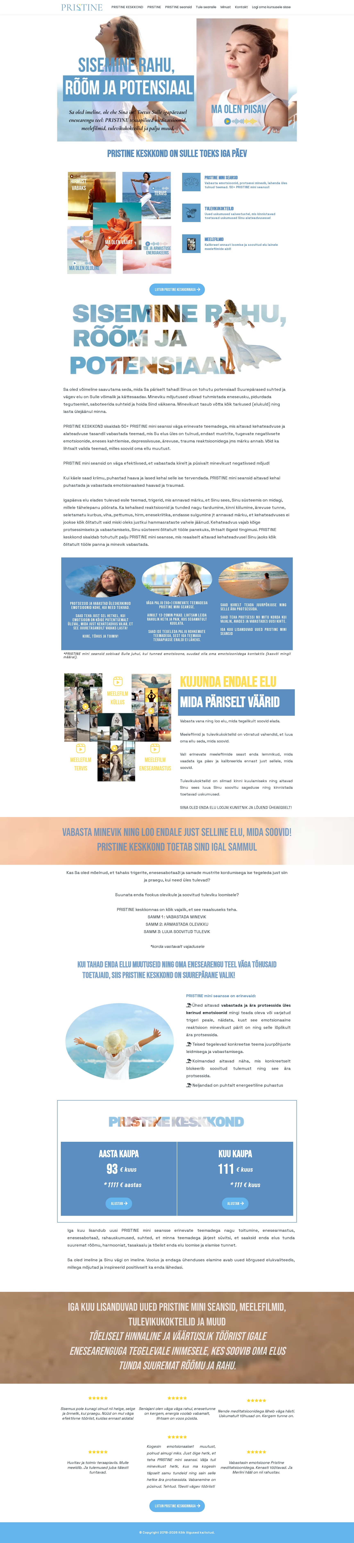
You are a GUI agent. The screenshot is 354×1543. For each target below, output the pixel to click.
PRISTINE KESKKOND (127, 7)
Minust (225, 7)
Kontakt (241, 7)
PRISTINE (154, 7)
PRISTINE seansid (178, 7)
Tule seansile (206, 7)
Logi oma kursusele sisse (271, 7)
